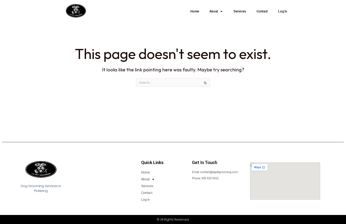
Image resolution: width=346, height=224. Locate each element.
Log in (282, 11)
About (213, 11)
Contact (262, 11)
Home (194, 11)
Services (239, 11)
